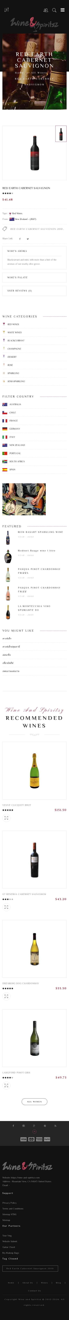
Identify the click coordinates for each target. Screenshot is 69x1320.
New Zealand (17, 445)
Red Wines (17, 213)
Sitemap (6, 1220)
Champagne (14, 348)
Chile (12, 412)
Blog (58, 1283)
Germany (14, 429)
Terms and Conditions (12, 1208)
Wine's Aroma (17, 251)
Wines (44, 1283)
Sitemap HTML (9, 1214)
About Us (27, 1283)
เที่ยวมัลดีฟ (7, 663)
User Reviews (19, 290)
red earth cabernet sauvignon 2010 (36, 229)
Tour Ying (7, 1235)
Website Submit (9, 1241)
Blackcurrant (15, 340)
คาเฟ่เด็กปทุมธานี (11, 646)
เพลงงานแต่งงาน (10, 671)
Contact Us (34, 1291)
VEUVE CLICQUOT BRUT (16, 805)
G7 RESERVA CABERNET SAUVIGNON (24, 894)
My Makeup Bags (10, 1253)
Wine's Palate (17, 277)
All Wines (39, 72)
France (13, 420)
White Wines (14, 332)
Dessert (12, 357)
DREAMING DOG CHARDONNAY (20, 983)
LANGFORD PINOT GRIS (16, 1072)
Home (19, 72)
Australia (15, 404)
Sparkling (13, 373)
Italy (12, 437)
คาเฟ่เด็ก (6, 638)
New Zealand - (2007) (25, 219)
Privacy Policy (9, 1203)
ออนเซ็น (6, 655)
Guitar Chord (8, 1247)
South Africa (17, 461)
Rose (10, 365)
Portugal (15, 453)
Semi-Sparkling (16, 381)
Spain (12, 469)
